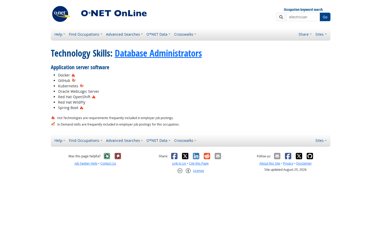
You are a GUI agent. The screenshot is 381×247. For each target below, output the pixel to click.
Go (325, 16)
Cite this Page (199, 163)
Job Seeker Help (86, 163)
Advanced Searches (123, 34)
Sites (319, 34)
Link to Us (179, 163)
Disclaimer (304, 163)
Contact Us (108, 163)
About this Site (269, 163)
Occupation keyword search (303, 9)
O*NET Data (156, 34)
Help (58, 34)
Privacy (288, 163)
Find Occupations (84, 34)
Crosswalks (183, 34)
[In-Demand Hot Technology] (73, 80)
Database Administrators (158, 53)
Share (304, 34)
